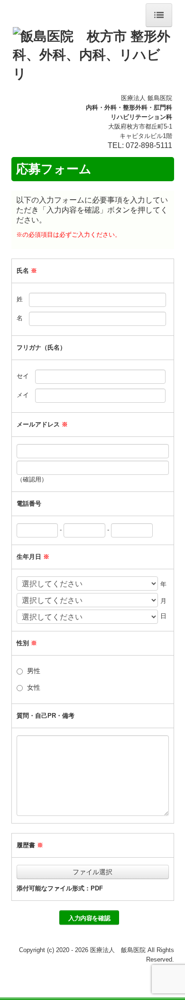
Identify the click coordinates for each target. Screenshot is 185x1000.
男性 (33, 671)
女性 (33, 687)
